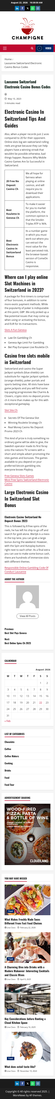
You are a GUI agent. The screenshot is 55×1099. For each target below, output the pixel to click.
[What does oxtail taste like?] (27, 1047)
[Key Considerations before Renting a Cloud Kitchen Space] (27, 999)
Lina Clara (11, 927)
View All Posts (27, 616)
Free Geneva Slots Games (19, 476)
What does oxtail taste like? (20, 1067)
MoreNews (19, 1095)
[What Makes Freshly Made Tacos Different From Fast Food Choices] (27, 900)
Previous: (16, 631)
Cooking (9, 763)
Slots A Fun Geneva (16, 330)
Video (48, 48)
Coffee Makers (12, 756)
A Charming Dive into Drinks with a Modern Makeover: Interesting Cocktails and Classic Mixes (27, 971)
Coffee (8, 749)
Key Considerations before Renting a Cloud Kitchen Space (25, 1021)
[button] (5, 48)
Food (7, 777)
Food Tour (9, 785)
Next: (18, 641)
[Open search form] (32, 48)
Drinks (8, 770)
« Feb (8, 721)
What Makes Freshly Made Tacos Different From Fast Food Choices (23, 921)
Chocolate (10, 742)
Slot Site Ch (11, 410)
